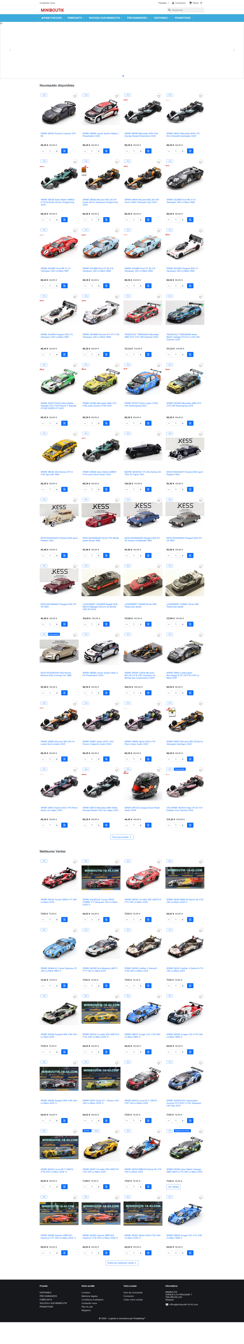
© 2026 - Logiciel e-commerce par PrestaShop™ (122, 1318)
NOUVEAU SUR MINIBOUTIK (53, 1303)
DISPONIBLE (45, 1292)
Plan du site (87, 1306)
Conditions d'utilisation (92, 1299)
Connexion (129, 1296)
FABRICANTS (46, 1299)
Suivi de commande (133, 1292)
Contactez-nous (47, 3)
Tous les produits (122, 837)
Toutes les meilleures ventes (122, 1262)
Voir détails (173, 1186)
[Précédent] (10, 50)
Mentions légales (90, 1296)
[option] (122, 50)
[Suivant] (234, 50)
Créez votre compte (133, 1299)
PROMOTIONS (46, 1306)
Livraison (86, 1292)
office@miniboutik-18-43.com (184, 1304)
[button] (178, 3)
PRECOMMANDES (48, 1296)
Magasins (86, 1310)
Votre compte (130, 1286)
